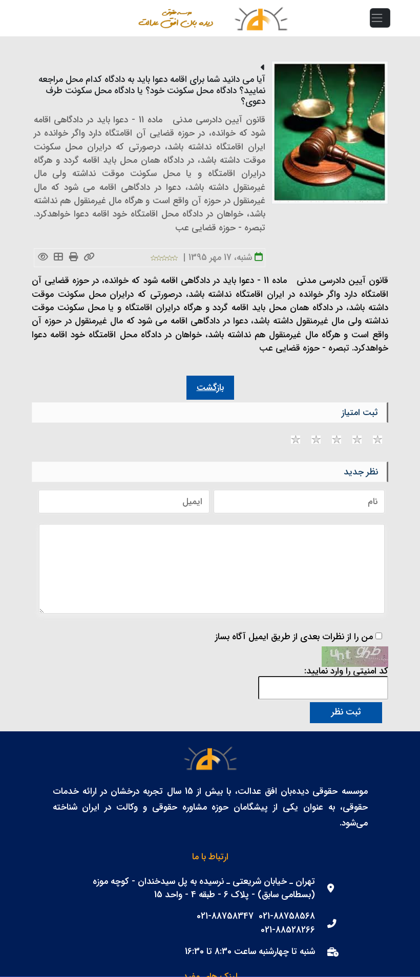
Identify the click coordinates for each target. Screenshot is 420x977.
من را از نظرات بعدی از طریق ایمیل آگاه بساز (294, 637)
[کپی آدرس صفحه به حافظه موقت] (89, 257)
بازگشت (210, 388)
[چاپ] (74, 257)
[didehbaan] (260, 18)
